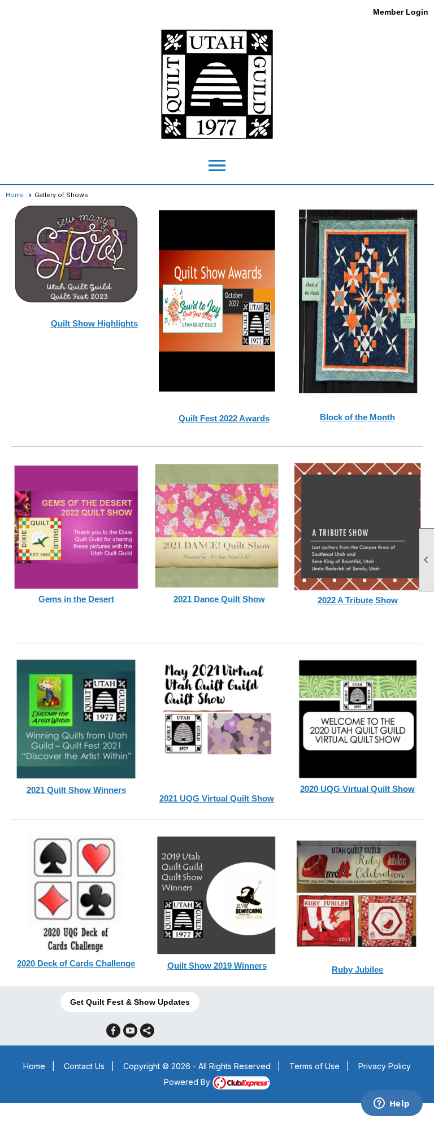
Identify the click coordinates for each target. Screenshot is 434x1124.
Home (15, 195)
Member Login (400, 11)
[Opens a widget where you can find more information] (392, 1104)
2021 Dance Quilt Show (219, 599)
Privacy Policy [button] (384, 1066)
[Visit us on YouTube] (130, 1030)
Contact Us (84, 1066)
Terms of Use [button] (314, 1066)
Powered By (188, 1082)
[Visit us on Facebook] (113, 1030)
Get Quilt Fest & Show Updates (130, 1002)
